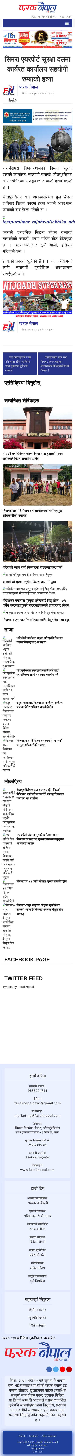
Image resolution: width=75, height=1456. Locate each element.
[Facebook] (49, 1370)
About (22, 1436)
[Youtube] (62, 1370)
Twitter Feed (23, 978)
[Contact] (69, 1370)
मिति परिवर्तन (37, 1325)
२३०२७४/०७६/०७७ (38, 1157)
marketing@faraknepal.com (37, 1115)
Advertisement (49, 1436)
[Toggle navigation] (67, 23)
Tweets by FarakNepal (18, 987)
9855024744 (37, 1090)
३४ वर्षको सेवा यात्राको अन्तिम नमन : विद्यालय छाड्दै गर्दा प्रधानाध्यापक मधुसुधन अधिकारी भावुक (40, 839)
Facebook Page (27, 959)
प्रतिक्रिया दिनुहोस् (22, 382)
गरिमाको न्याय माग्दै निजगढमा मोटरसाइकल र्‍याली (32, 567)
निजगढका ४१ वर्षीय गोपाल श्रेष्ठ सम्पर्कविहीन (42, 881)
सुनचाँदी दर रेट (37, 1317)
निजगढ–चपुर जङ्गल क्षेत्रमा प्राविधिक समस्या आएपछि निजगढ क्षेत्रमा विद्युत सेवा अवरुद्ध (40, 909)
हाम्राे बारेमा (37, 1076)
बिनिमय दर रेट (37, 1309)
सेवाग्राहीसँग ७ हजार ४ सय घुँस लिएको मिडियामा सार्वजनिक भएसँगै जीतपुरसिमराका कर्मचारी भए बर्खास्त (40, 794)
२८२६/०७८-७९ (37, 1145)
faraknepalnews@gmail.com (37, 1103)
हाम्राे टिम (37, 1188)
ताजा (8, 629)
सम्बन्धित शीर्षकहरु (21, 400)
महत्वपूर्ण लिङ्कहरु (37, 1299)
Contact (33, 1436)
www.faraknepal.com (37, 1170)
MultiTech (37, 1451)
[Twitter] (56, 1370)
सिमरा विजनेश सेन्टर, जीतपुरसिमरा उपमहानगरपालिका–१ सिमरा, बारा (37, 1130)
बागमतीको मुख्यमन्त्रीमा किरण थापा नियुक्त (29, 582)
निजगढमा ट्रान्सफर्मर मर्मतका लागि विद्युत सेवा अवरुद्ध (36, 620)
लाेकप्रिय (13, 781)
